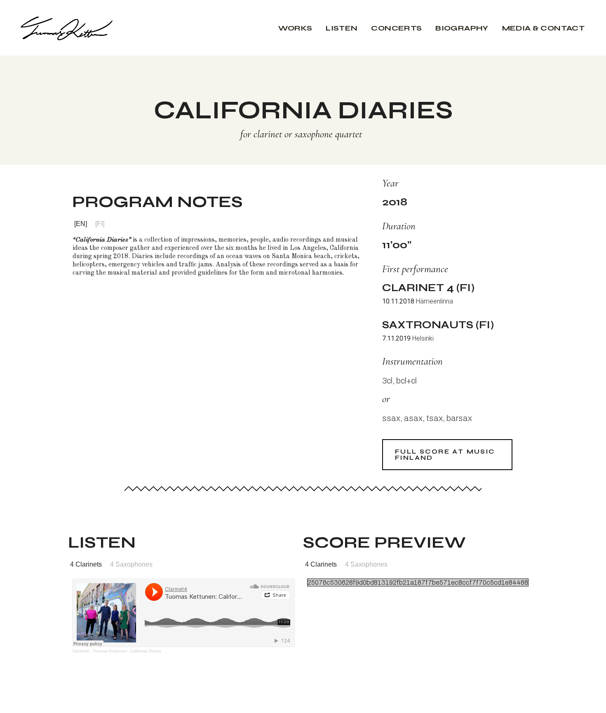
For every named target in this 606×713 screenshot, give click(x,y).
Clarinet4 (80, 651)
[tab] (80, 224)
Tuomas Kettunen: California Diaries (127, 651)
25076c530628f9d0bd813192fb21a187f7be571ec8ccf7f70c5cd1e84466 (418, 582)
